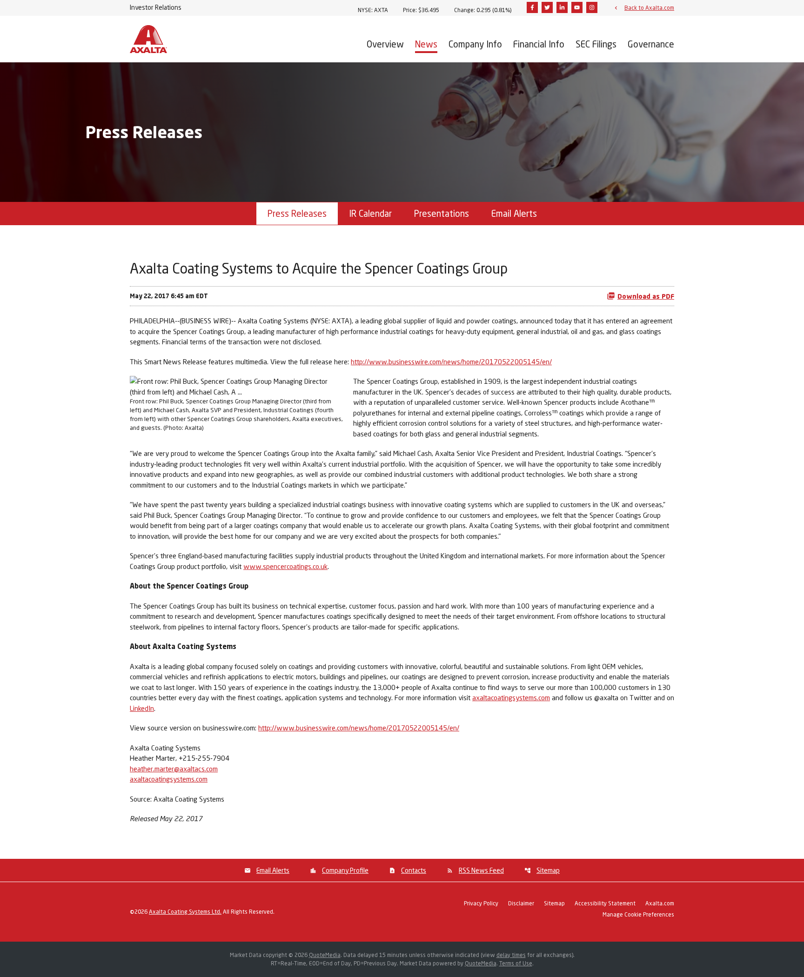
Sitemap (548, 870)
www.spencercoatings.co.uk (285, 566)
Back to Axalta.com (649, 7)
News (426, 44)
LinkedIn (142, 708)
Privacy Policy (481, 904)
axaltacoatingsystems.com (511, 697)
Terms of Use (515, 963)
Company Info (475, 44)
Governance (651, 44)
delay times (511, 954)
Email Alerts (514, 213)
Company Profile (345, 870)
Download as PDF (645, 296)
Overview (385, 44)
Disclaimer (521, 904)
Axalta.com (659, 904)
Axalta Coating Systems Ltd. (185, 911)
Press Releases (297, 213)
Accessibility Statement (605, 904)
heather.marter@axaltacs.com (174, 768)
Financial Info (538, 44)
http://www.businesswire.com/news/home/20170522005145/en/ (451, 361)
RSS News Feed (481, 870)
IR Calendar (370, 213)
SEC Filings (596, 44)
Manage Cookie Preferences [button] (638, 915)
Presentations (441, 213)
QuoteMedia (325, 954)
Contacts (413, 870)
